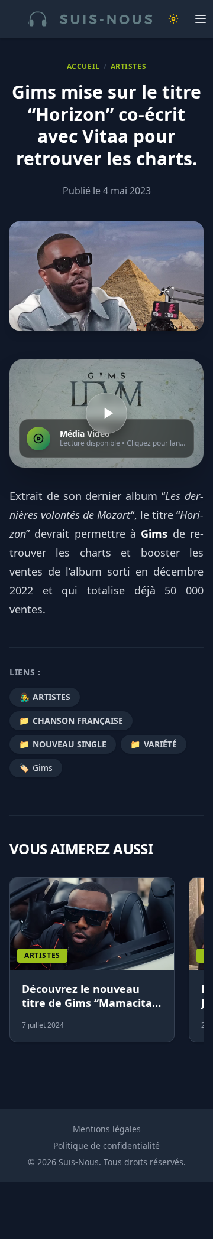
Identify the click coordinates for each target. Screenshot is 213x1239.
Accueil (83, 66)
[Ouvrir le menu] (200, 19)
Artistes (129, 66)
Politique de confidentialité (106, 1145)
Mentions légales (107, 1129)
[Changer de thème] (173, 19)
